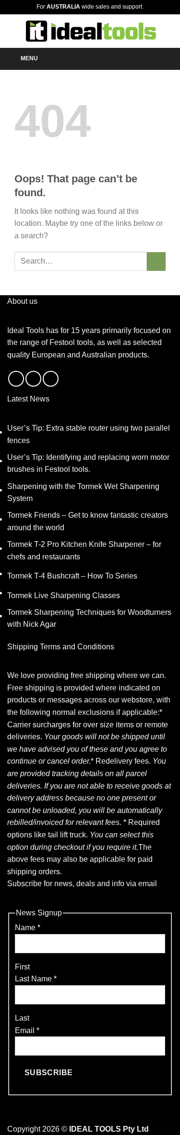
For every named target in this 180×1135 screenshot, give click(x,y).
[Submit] (156, 261)
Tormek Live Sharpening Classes (63, 595)
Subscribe (48, 1072)
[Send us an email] (33, 379)
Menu (29, 58)
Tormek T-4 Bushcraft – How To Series (72, 576)
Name (27, 928)
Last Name (36, 979)
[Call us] (51, 379)
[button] (13, 31)
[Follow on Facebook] (16, 379)
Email (27, 1030)
